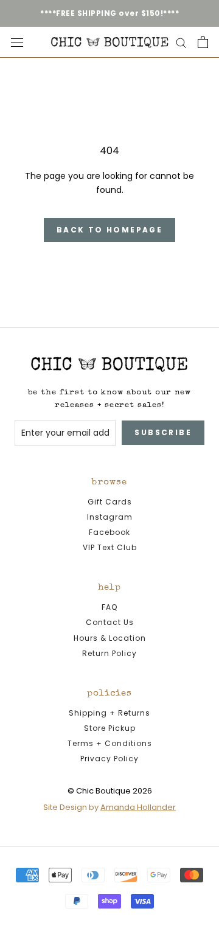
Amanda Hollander (138, 807)
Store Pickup (110, 728)
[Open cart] (203, 42)
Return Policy (109, 653)
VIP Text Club (110, 547)
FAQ (109, 607)
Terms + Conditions (110, 743)
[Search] (181, 42)
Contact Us (110, 622)
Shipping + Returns (109, 713)
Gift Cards (110, 502)
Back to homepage (109, 230)
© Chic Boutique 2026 (110, 791)
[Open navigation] (17, 42)
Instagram (110, 517)
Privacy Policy (109, 758)
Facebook (109, 532)
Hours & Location (110, 638)
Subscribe (163, 432)
